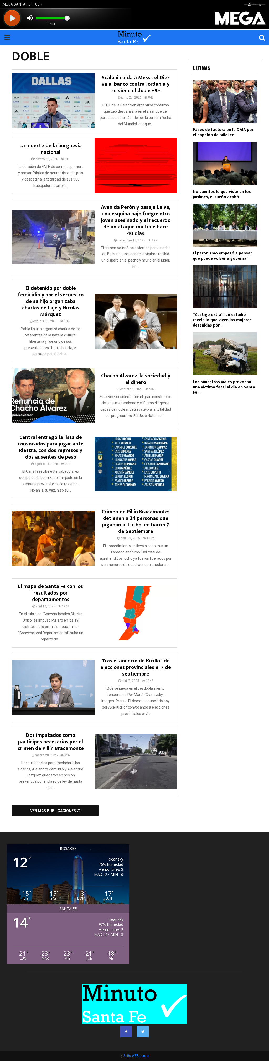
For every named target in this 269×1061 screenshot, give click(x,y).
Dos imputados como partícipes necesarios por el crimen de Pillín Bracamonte (51, 742)
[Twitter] (143, 1031)
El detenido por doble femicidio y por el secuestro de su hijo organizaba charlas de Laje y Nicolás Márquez (51, 301)
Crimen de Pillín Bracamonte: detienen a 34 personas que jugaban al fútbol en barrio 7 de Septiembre (135, 521)
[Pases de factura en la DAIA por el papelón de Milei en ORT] (225, 101)
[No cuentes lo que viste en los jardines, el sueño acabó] (225, 163)
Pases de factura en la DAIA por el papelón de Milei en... (223, 132)
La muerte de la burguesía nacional (50, 149)
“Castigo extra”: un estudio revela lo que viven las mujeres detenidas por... (222, 320)
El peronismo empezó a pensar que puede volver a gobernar (222, 256)
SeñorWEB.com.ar (136, 1056)
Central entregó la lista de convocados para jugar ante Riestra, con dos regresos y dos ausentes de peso (51, 447)
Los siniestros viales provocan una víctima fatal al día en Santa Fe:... (224, 387)
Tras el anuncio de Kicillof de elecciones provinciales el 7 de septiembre (135, 667)
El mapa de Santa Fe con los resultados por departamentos (50, 593)
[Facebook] (126, 1031)
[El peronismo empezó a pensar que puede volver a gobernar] (225, 225)
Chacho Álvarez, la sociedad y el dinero (135, 379)
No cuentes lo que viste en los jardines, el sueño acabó (222, 194)
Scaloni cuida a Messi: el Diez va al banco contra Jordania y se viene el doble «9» (136, 84)
